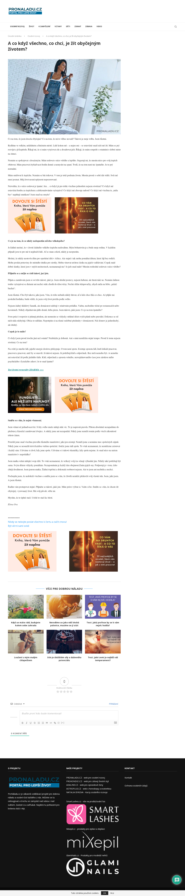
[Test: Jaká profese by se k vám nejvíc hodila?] (103, 607)
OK (104, 893)
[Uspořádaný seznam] (39, 723)
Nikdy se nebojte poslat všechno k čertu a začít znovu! (37, 521)
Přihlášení (113, 703)
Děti (68, 26)
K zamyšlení (44, 26)
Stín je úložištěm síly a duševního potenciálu (64, 659)
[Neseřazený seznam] (43, 723)
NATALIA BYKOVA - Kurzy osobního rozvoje (87, 792)
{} (59, 723)
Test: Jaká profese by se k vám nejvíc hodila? (103, 624)
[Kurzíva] (27, 723)
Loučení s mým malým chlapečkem (25, 659)
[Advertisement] (124, 10)
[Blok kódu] (51, 723)
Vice (112, 893)
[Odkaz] (55, 723)
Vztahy (58, 26)
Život (31, 26)
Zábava (88, 26)
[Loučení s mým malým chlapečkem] (26, 642)
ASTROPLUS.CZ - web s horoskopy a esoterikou (88, 788)
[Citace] (47, 723)
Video (99, 26)
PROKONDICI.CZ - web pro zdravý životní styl (87, 781)
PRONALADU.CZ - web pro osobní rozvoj (85, 777)
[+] (62, 723)
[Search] (175, 26)
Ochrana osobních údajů (136, 785)
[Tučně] (23, 723)
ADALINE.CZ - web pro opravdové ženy (84, 785)
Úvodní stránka (14, 36)
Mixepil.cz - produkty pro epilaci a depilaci (85, 829)
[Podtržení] (31, 723)
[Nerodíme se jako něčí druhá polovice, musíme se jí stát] (64, 607)
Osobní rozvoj (17, 26)
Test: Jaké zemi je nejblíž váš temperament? (103, 659)
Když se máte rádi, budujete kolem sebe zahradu (25, 624)
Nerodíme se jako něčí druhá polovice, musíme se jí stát (64, 624)
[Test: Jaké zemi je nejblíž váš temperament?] (103, 642)
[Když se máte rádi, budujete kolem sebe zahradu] (26, 607)
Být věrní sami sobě (18, 525)
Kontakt (128, 777)
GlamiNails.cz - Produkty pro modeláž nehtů (87, 855)
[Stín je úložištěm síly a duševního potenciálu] (64, 642)
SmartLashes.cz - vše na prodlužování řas (85, 801)
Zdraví (77, 26)
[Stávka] (35, 723)
